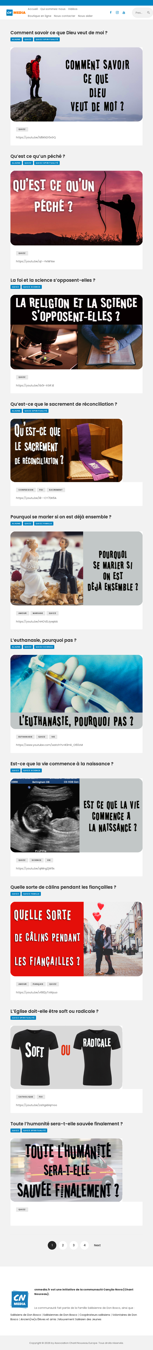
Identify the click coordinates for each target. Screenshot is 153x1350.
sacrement (56, 489)
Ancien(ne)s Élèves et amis (38, 1319)
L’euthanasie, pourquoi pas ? (43, 640)
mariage (38, 613)
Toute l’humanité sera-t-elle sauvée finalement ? (66, 1124)
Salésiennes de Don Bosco (60, 1315)
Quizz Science (31, 287)
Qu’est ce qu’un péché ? (37, 156)
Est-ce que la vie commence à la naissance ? (61, 764)
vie (53, 736)
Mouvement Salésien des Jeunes (79, 1319)
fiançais (38, 984)
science (36, 860)
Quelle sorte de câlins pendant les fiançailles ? (63, 887)
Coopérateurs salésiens (94, 1315)
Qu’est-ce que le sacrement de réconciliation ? (63, 404)
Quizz (28, 39)
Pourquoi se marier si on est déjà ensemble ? (60, 517)
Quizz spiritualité (47, 39)
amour (22, 613)
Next (97, 1245)
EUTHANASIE (25, 736)
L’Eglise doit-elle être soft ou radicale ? (54, 1011)
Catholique (25, 1096)
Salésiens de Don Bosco (25, 1315)
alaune (16, 39)
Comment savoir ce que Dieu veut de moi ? (58, 33)
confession (25, 489)
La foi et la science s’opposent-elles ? (52, 280)
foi (41, 489)
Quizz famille (44, 523)
